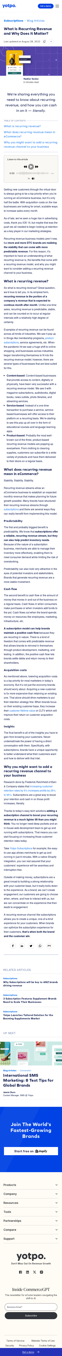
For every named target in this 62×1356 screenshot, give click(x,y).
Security (9, 1345)
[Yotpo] (9, 6)
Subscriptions (13, 20)
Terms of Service (15, 1340)
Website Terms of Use (43, 1340)
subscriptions (11, 509)
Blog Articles (36, 20)
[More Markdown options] (51, 41)
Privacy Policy (26, 1345)
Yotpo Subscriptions (21, 848)
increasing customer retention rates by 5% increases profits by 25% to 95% (30, 790)
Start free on (24, 1151)
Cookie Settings (47, 1345)
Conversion (25, 1070)
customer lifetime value (22, 710)
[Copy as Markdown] (44, 41)
